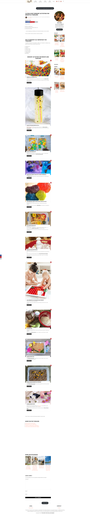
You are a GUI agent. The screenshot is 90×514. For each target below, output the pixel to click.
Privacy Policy (31, 507)
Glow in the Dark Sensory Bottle (33, 125)
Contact (59, 507)
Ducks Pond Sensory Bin (31, 151)
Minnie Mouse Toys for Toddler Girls (30, 424)
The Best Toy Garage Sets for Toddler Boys (32, 425)
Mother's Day (40, 405)
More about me (59, 29)
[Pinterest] (59, 1)
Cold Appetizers (35, 1)
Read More (29, 82)
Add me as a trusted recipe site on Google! (45, 8)
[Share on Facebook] (1, 255)
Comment (27, 479)
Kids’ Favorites (45, 1)
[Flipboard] (61, 1)
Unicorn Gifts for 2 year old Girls (30, 423)
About (54, 1)
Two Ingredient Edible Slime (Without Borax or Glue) (37, 201)
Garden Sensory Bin (30, 356)
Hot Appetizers (40, 1)
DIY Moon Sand (29, 328)
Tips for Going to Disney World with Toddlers (32, 426)
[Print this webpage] (1, 258)
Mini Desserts (49, 1)
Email (26, 494)
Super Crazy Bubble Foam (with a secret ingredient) (36, 174)
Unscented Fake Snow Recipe (32, 249)
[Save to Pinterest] (1, 257)
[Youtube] (57, 1)
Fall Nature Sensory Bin (31, 225)
